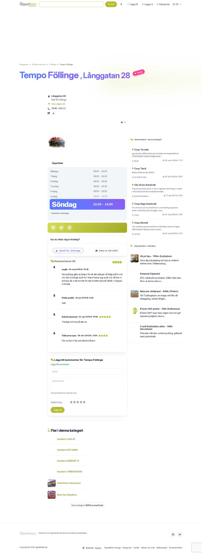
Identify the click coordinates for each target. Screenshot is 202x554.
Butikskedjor (162, 548)
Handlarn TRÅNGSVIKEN (69, 471)
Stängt (140, 72)
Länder (136, 548)
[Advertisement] (101, 33)
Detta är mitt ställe (108, 250)
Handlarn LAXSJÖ (66, 439)
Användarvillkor (175, 548)
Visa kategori (87, 505)
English (98, 548)
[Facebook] (173, 534)
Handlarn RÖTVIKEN (67, 450)
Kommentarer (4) (65, 261)
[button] (176, 4)
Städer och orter (148, 548)
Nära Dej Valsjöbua (67, 494)
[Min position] (121, 4)
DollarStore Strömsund (68, 483)
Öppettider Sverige (112, 548)
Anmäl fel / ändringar (60, 213)
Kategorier (127, 548)
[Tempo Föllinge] (57, 141)
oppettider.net (41, 547)
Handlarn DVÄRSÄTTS (68, 461)
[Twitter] (179, 534)
